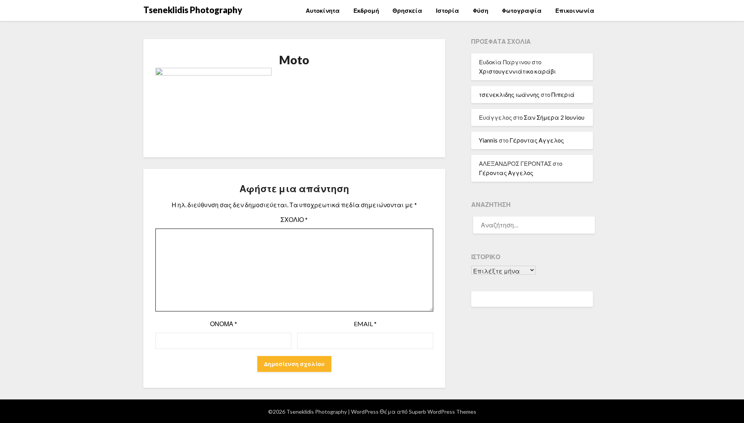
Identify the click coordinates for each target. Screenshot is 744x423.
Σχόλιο (294, 219)
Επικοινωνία (574, 10)
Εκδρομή (366, 10)
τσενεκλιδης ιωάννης (509, 94)
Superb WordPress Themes (442, 411)
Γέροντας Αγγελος (537, 140)
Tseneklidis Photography (192, 10)
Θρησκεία (407, 10)
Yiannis (488, 140)
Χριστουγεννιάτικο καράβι (517, 71)
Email (365, 323)
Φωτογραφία (522, 10)
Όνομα (223, 323)
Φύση (480, 10)
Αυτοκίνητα (323, 10)
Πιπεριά (563, 94)
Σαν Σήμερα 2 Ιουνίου (554, 117)
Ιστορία (447, 10)
